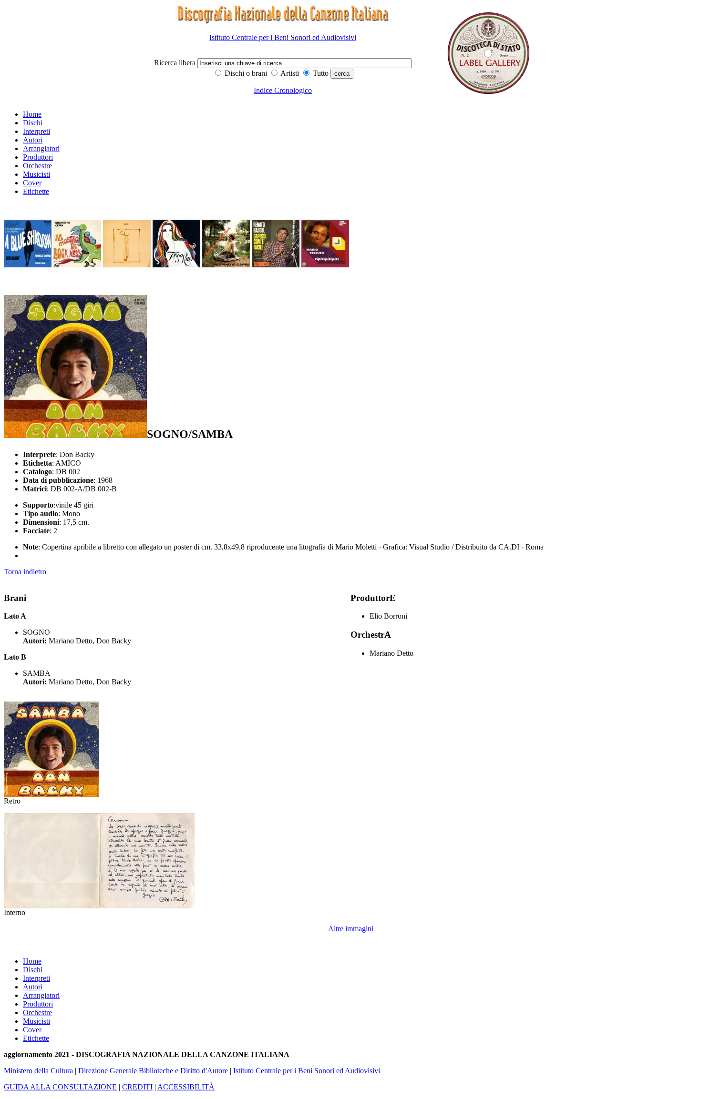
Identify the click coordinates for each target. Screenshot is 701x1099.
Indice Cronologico (283, 90)
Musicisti (36, 174)
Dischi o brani (245, 73)
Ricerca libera (175, 63)
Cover (32, 183)
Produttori (38, 157)
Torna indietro (25, 572)
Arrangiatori (41, 148)
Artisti (289, 73)
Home (32, 114)
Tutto (320, 73)
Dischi (32, 123)
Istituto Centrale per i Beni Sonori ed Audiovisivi (282, 37)
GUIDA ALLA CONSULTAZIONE (60, 1087)
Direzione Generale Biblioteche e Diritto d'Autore (153, 1071)
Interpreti (36, 131)
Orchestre (37, 166)
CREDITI (137, 1087)
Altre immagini (350, 929)
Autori (32, 140)
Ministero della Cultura (38, 1071)
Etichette (36, 191)
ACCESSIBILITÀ (186, 1087)
